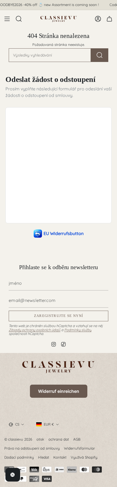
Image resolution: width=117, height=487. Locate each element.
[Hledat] (99, 55)
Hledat (43, 457)
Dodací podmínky (19, 457)
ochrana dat (58, 439)
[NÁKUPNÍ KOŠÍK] (109, 19)
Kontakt (59, 457)
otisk (40, 439)
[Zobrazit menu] (7, 19)
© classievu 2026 (18, 439)
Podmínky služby (77, 330)
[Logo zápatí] (58, 367)
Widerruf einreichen (58, 391)
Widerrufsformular (79, 448)
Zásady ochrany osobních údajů (34, 330)
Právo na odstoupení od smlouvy (32, 448)
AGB (77, 439)
